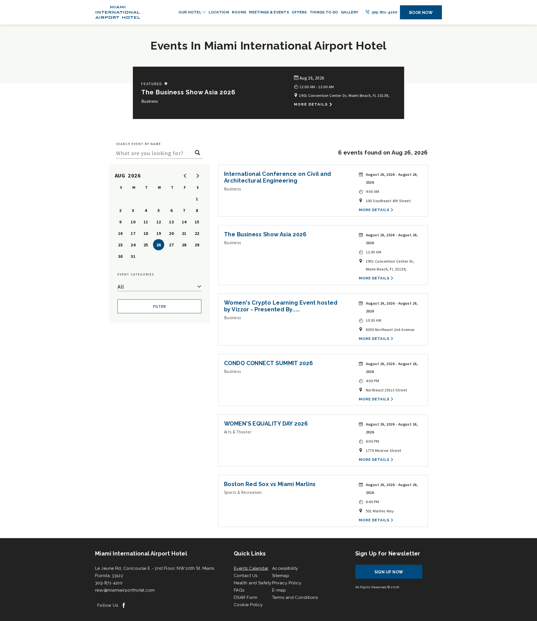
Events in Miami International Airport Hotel (268, 45)
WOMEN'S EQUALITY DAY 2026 (266, 423)
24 (133, 245)
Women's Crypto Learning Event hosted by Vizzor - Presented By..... (280, 306)
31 (133, 256)
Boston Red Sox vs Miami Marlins (270, 484)
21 (184, 233)
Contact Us (246, 575)
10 (133, 222)
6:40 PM (369, 501)
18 (145, 233)
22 (197, 233)
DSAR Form (245, 597)
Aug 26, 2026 (311, 78)
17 (133, 233)
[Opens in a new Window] (123, 606)
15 (197, 222)
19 (158, 233)
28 (184, 245)
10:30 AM (370, 320)
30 (120, 256)
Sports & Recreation (243, 492)
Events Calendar (251, 568)
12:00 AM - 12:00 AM (314, 86)
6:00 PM (369, 441)
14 (184, 222)
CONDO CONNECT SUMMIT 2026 (268, 363)
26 (158, 245)
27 (171, 245)
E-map (279, 590)
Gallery (349, 12)
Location (219, 12)
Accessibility (285, 568)
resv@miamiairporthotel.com (125, 590)
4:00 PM (369, 380)
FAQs (239, 590)
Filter (159, 307)
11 (145, 222)
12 (158, 222)
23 (120, 245)
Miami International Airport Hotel (141, 553)
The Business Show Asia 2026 (188, 92)
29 (197, 245)
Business (149, 101)
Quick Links (250, 553)
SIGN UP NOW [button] (394, 574)
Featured (155, 84)
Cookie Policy (248, 604)
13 (171, 222)
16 (120, 233)
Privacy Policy (286, 582)
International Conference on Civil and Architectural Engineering (277, 177)
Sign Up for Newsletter (387, 553)
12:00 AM (370, 252)
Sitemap (280, 575)
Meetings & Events (269, 12)
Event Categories (135, 274)
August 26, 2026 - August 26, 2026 (392, 178)
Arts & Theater (237, 432)
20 (171, 233)
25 (145, 245)
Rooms (239, 12)
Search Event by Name (138, 144)
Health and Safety (253, 582)
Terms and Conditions (295, 597)
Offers (299, 12)
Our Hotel (190, 12)
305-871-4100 (384, 12)
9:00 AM (369, 191)
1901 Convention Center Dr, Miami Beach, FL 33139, (343, 95)
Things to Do (324, 12)
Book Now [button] (421, 12)
